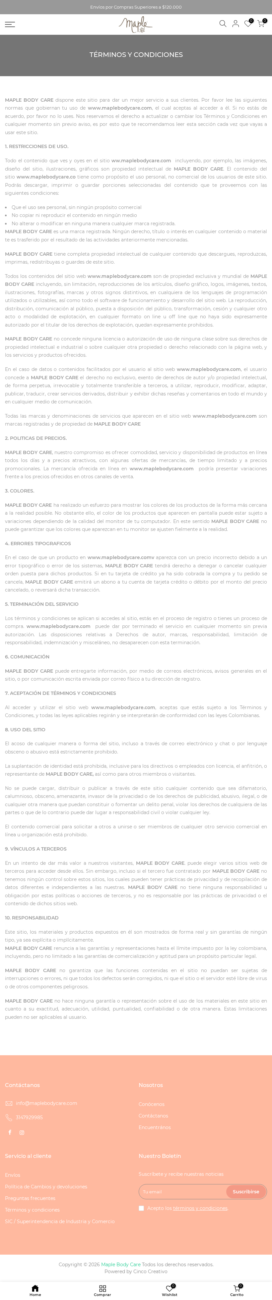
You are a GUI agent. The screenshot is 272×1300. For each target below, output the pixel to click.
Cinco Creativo (150, 1271)
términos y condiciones (200, 1208)
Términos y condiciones (32, 1210)
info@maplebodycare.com (46, 1103)
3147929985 (29, 1117)
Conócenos (152, 1104)
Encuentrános (155, 1127)
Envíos (12, 1175)
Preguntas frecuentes (30, 1198)
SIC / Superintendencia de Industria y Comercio (60, 1221)
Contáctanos (153, 1116)
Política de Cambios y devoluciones (46, 1187)
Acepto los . (188, 1208)
